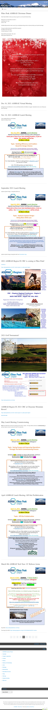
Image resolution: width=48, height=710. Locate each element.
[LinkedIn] (46, 3)
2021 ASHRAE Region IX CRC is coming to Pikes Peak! (22, 261)
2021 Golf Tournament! (10, 335)
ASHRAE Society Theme (8, 651)
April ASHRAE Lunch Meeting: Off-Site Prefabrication (22, 495)
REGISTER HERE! (4, 415)
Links (4, 665)
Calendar (4, 654)
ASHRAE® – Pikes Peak (18, 706)
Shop (4, 673)
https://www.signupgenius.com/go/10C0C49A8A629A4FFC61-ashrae (23, 630)
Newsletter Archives (7, 671)
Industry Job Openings (7, 662)
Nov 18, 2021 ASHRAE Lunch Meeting (16, 115)
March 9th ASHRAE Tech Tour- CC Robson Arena (20, 564)
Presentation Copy (22, 254)
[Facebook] (45, 3)
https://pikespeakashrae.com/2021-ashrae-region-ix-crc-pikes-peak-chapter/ (15, 267)
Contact (4, 658)
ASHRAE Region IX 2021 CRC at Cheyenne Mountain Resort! (22, 407)
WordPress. (32, 706)
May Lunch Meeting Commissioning (15, 422)
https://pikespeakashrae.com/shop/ (8, 400)
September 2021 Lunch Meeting (13, 188)
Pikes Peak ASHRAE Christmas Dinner (16, 13)
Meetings (4, 667)
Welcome (4, 680)
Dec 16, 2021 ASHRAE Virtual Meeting (16, 103)
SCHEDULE (3, 264)
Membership (5, 669)
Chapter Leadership (7, 656)
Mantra (28, 706)
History (4, 660)
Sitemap (4, 676)
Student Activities (6, 678)
